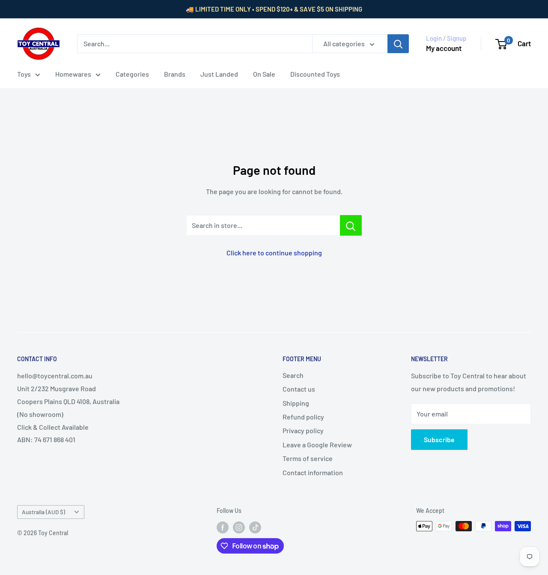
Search (293, 375)
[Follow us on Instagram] (239, 527)
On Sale (264, 74)
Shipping (296, 403)
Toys (24, 74)
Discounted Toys (315, 74)
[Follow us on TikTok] (255, 527)
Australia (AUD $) (43, 511)
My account (444, 48)
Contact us (299, 389)
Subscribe (439, 439)
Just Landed (219, 74)
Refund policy (303, 417)
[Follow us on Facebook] (223, 527)
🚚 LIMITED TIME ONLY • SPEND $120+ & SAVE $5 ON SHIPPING (274, 9)
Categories (132, 74)
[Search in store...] (351, 225)
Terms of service (308, 458)
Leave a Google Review (317, 444)
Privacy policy (303, 430)
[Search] (398, 43)
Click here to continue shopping (274, 253)
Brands (174, 74)
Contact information (313, 472)
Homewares (73, 74)
